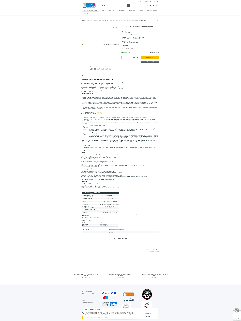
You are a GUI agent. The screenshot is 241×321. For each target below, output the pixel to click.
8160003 (103, 110)
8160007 (101, 113)
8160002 (99, 110)
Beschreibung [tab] (86, 75)
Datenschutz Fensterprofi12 (102, 317)
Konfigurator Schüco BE (152, 10)
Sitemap (84, 300)
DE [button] (140, 1)
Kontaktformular (147, 1)
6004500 (116, 173)
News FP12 (155, 1)
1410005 (100, 187)
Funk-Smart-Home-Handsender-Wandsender (116, 229)
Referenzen (111, 10)
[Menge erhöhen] (137, 57)
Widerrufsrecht (85, 307)
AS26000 (85, 123)
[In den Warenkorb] (83, 25)
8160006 (96, 114)
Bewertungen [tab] (95, 75)
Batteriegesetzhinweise (87, 304)
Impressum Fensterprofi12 (90, 317)
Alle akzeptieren (147, 310)
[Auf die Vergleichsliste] (113, 28)
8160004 (99, 112)
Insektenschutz (132, 10)
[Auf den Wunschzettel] (116, 28)
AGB (83, 298)
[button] (147, 5)
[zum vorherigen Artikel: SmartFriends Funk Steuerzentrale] (155, 20)
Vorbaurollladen (121, 10)
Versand (131, 48)
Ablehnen (148, 316)
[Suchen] (128, 5)
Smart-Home (128, 32)
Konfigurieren (148, 313)
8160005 (103, 112)
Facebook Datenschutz (87, 291)
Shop (103, 10)
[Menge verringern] (123, 57)
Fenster (141, 10)
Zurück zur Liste (86, 20)
